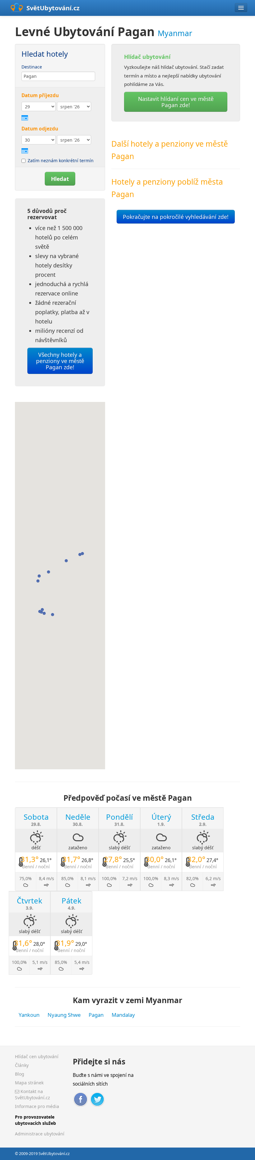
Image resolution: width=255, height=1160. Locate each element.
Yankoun (29, 1014)
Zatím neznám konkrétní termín (61, 160)
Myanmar (175, 33)
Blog (19, 1074)
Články (22, 1065)
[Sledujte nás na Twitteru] (97, 1098)
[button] (80, 554)
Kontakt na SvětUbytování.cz (32, 1094)
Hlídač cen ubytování (36, 1056)
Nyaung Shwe (64, 1014)
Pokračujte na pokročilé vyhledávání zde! (176, 216)
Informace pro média (37, 1106)
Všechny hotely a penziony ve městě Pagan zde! (60, 361)
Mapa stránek (29, 1083)
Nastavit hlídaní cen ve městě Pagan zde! (176, 102)
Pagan (96, 1014)
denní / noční (36, 867)
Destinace (31, 67)
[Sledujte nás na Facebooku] (80, 1098)
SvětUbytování (53, 8)
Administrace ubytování (39, 1134)
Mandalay (123, 1014)
